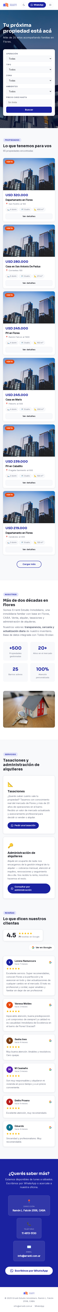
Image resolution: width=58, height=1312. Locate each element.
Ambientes (12, 86)
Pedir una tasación (25, 825)
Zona (9, 75)
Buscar (29, 109)
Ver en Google (44, 947)
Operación (12, 54)
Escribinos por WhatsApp (31, 1270)
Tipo (8, 65)
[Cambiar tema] (24, 5)
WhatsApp (38, 5)
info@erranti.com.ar (23, 1306)
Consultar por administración (23, 888)
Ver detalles (29, 216)
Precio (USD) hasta (16, 97)
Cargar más (29, 564)
